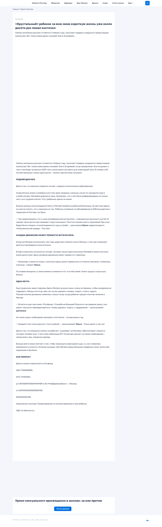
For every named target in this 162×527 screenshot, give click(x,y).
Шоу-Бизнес (82, 3)
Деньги (95, 3)
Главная (15, 9)
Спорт (105, 3)
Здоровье (68, 3)
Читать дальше (62, 509)
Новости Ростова (39, 3)
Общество (55, 3)
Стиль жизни (118, 3)
